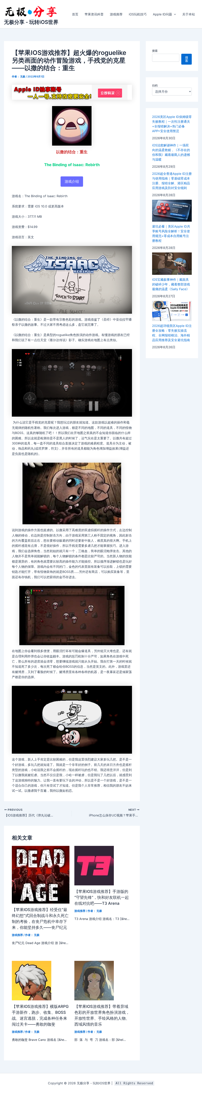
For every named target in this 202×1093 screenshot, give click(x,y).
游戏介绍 (72, 181)
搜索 (155, 50)
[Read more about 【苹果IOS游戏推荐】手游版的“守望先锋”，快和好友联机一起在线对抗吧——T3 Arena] (94, 865)
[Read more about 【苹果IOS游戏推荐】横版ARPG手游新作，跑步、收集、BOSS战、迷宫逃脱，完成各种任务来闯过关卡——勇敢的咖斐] (31, 980)
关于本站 (188, 14)
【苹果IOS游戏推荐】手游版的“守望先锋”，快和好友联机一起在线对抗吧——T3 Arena (101, 897)
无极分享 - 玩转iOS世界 (31, 22)
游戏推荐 (116, 14)
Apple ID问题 (162, 14)
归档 (155, 85)
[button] (174, 14)
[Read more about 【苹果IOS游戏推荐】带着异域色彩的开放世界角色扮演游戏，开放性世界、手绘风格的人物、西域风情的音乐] (94, 980)
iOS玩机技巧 (138, 14)
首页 (75, 14)
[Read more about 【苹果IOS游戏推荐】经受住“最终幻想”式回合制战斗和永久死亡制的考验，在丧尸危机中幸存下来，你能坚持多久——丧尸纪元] (40, 874)
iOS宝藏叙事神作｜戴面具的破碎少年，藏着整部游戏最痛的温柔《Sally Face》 (171, 284)
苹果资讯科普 (94, 14)
